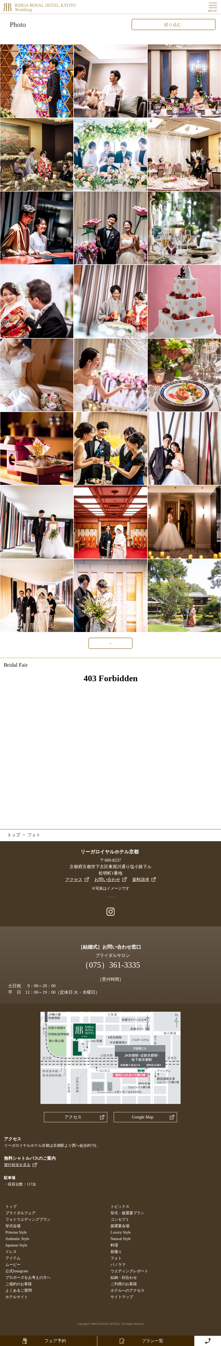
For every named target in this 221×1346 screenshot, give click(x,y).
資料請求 (140, 879)
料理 (114, 1245)
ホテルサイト (16, 1297)
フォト (116, 1258)
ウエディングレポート (129, 1271)
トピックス (119, 1207)
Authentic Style (17, 1239)
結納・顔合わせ (123, 1278)
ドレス (11, 1252)
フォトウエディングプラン (28, 1219)
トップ (11, 1207)
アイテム (12, 1258)
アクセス (73, 879)
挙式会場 (12, 1226)
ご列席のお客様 (123, 1284)
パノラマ (118, 1265)
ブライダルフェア (20, 1213)
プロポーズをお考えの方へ (28, 1278)
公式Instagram (16, 1271)
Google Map (142, 1117)
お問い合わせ (107, 879)
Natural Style (120, 1239)
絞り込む (172, 24)
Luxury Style (120, 1232)
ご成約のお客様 (18, 1284)
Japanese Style (16, 1245)
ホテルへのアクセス (127, 1290)
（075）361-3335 (110, 964)
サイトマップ (121, 1297)
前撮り (116, 1252)
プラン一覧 (152, 1340)
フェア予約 (55, 1340)
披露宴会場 (119, 1226)
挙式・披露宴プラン (127, 1213)
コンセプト (119, 1219)
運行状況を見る (17, 1165)
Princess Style (16, 1232)
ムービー (12, 1265)
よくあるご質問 (18, 1290)
